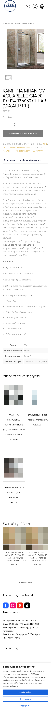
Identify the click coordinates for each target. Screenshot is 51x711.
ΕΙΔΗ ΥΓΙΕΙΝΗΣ (27, 23)
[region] (25, 687)
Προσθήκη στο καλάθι (22, 133)
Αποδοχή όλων (25, 692)
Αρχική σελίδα (8, 23)
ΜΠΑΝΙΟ (18, 23)
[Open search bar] (27, 6)
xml (45, 143)
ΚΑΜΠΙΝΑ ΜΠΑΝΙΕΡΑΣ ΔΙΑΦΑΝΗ (30, 150)
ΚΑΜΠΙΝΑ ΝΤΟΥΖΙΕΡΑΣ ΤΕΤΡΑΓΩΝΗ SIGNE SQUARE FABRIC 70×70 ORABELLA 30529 (14, 425)
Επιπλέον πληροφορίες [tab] (30, 160)
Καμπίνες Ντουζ (25, 147)
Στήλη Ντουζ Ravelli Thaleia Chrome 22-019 (37, 417)
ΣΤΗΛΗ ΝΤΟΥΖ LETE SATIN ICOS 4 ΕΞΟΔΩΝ (13, 493)
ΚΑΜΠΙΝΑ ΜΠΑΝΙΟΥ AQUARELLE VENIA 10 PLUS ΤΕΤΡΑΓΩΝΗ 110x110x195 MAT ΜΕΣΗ (14, 556)
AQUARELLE (8, 150)
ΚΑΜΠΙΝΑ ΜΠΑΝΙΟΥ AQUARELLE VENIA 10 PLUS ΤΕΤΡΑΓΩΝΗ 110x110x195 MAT (37, 556)
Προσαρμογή (25, 699)
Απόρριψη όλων (25, 705)
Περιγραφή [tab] (9, 160)
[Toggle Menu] (7, 15)
